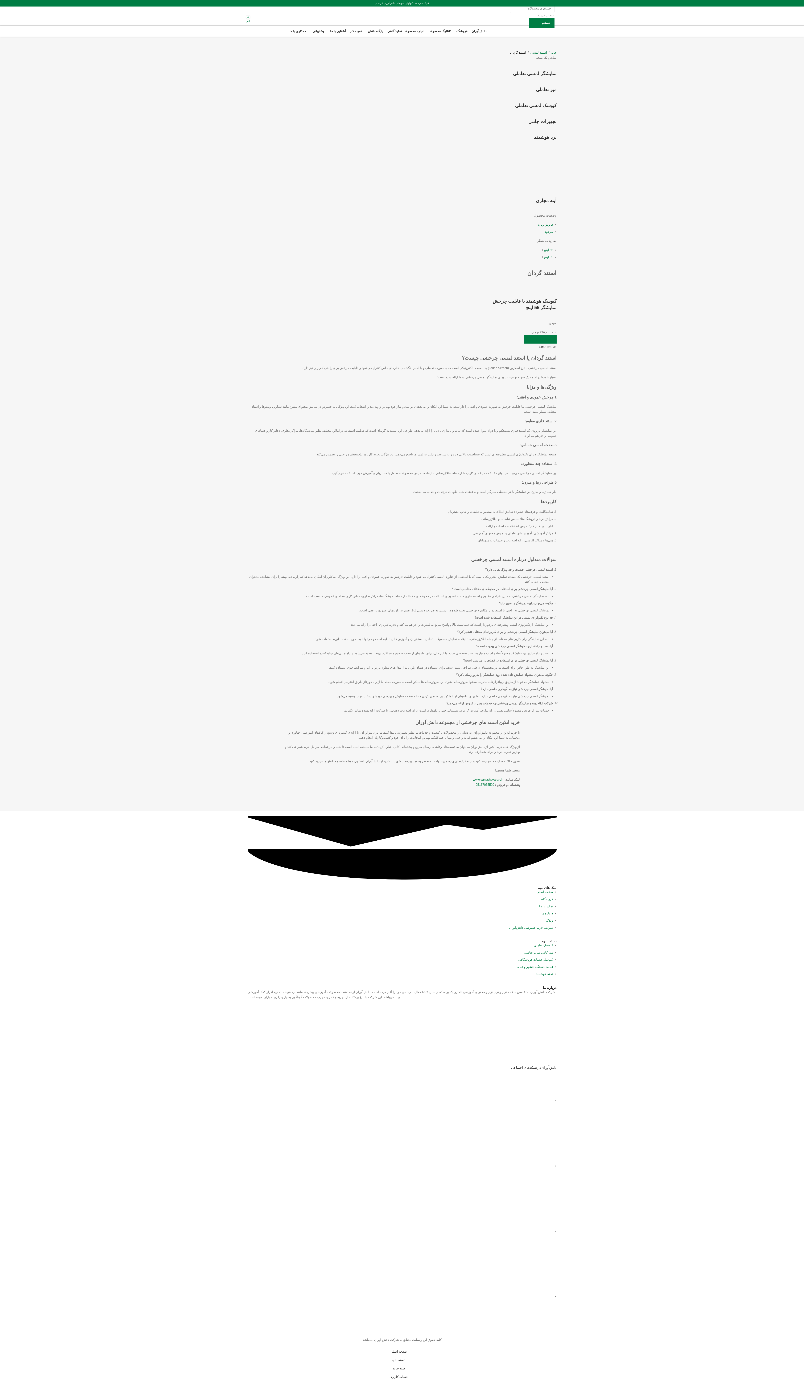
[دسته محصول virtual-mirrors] (402, 134)
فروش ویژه (545, 224)
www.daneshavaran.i (487, 779)
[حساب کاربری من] (253, 16)
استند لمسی (538, 52)
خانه (554, 52)
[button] (540, 339)
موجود (549, 231)
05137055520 (485, 784)
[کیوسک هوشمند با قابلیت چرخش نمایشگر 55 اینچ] (535, 284)
